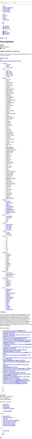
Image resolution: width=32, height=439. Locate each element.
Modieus (8, 300)
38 (6, 241)
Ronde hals (8, 208)
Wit (7, 221)
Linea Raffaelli (9, 147)
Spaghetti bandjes (10, 209)
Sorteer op (2, 46)
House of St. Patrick (10, 178)
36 (6, 240)
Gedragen (8, 64)
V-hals (7, 213)
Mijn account (6, 19)
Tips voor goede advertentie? (10, 421)
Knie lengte (8, 225)
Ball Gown (8, 281)
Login (6, 58)
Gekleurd (8, 294)
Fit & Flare (8, 283)
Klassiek (8, 295)
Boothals (8, 201)
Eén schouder (9, 202)
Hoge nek (8, 205)
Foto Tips (5, 418)
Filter (3, 45)
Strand (7, 305)
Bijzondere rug (9, 289)
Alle (1, 61)
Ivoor (7, 218)
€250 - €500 (9, 71)
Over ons (5, 15)
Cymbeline (8, 101)
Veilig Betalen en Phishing (9, 425)
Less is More (9, 298)
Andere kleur (9, 216)
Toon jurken (3, 312)
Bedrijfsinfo (6, 404)
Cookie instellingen (7, 411)
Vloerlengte (8, 229)
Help (4, 17)
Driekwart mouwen (10, 274)
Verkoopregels (6, 407)
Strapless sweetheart (10, 212)
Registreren (2, 58)
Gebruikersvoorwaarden (8, 408)
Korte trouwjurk (13, 61)
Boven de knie (9, 224)
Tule (7, 268)
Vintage (19, 61)
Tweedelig (8, 306)
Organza (8, 263)
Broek (7, 291)
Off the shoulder (10, 206)
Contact (5, 18)
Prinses (7, 301)
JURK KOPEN (6, 9)
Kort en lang (9, 227)
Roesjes (8, 302)
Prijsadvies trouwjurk (8, 417)
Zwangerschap (9, 309)
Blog (4, 14)
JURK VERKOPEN (8, 7)
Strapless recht (5, 61)
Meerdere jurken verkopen (9, 424)
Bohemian (8, 290)
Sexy (7, 304)
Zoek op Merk (6, 10)
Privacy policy (6, 405)
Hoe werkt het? (6, 11)
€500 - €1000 (9, 73)
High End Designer (10, 293)
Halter (7, 204)
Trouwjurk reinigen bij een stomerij (11, 420)
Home (4, 6)
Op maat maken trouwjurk (9, 422)
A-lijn (7, 279)
